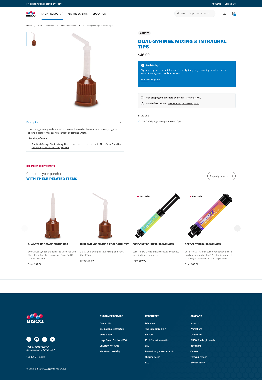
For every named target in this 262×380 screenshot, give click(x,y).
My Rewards (196, 334)
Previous (24, 228)
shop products (51, 13)
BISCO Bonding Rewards (202, 340)
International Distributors (112, 328)
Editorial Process (198, 362)
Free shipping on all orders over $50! (44, 3)
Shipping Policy (193, 97)
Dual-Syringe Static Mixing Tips (48, 244)
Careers (194, 351)
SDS (147, 345)
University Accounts (109, 345)
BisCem (65, 147)
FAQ (147, 362)
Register (155, 79)
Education (150, 323)
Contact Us (230, 3)
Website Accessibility (110, 351)
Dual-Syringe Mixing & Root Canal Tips (104, 244)
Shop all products (219, 176)
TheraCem (105, 144)
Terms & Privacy (198, 356)
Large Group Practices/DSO (113, 340)
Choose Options (165, 216)
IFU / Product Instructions (157, 340)
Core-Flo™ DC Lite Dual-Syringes (153, 244)
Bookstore (195, 345)
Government (106, 334)
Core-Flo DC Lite (51, 147)
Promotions (196, 328)
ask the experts (78, 13)
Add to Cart (61, 216)
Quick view (44, 216)
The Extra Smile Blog (155, 328)
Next (237, 228)
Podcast (149, 334)
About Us (216, 3)
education (99, 13)
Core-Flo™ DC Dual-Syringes (203, 244)
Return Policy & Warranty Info (183, 103)
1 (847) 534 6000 (35, 356)
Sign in (144, 79)
